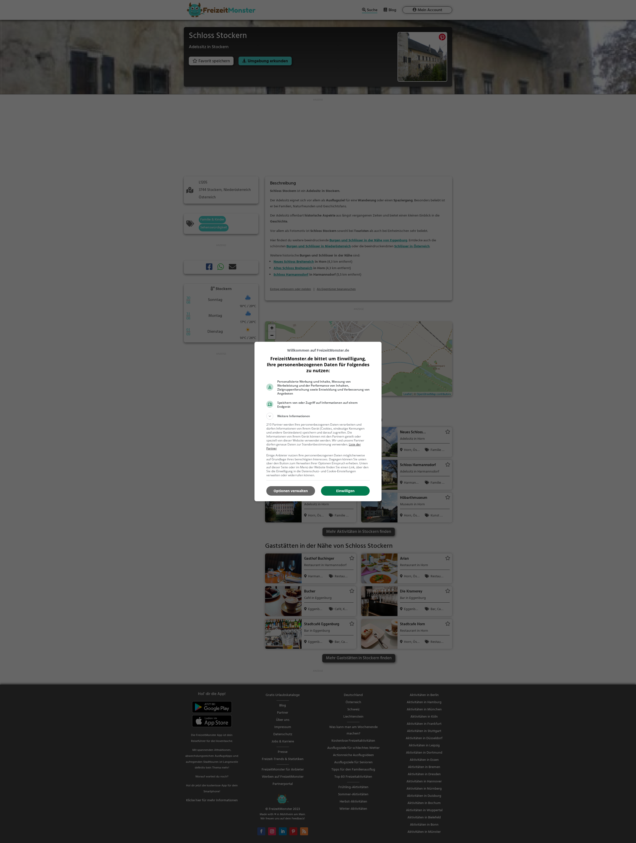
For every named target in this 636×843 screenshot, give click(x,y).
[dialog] (318, 421)
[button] (318, 416)
